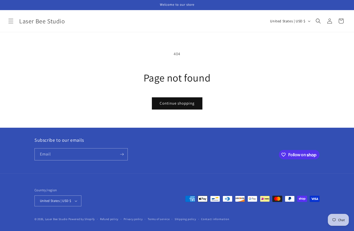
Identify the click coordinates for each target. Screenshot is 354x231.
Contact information (215, 219)
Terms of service (158, 219)
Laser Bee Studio (56, 219)
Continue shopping (177, 103)
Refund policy (109, 219)
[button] (11, 21)
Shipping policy (185, 219)
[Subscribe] (122, 154)
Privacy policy (133, 219)
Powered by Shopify (81, 219)
